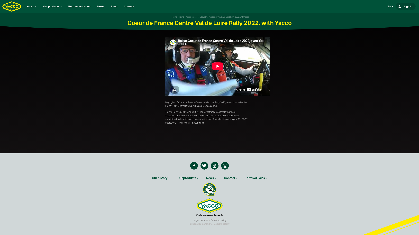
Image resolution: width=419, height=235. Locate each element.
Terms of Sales (255, 178)
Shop (114, 6)
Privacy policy (218, 220)
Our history (159, 178)
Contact (129, 6)
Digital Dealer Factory (217, 224)
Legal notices (200, 220)
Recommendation (79, 6)
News (100, 6)
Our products (186, 178)
